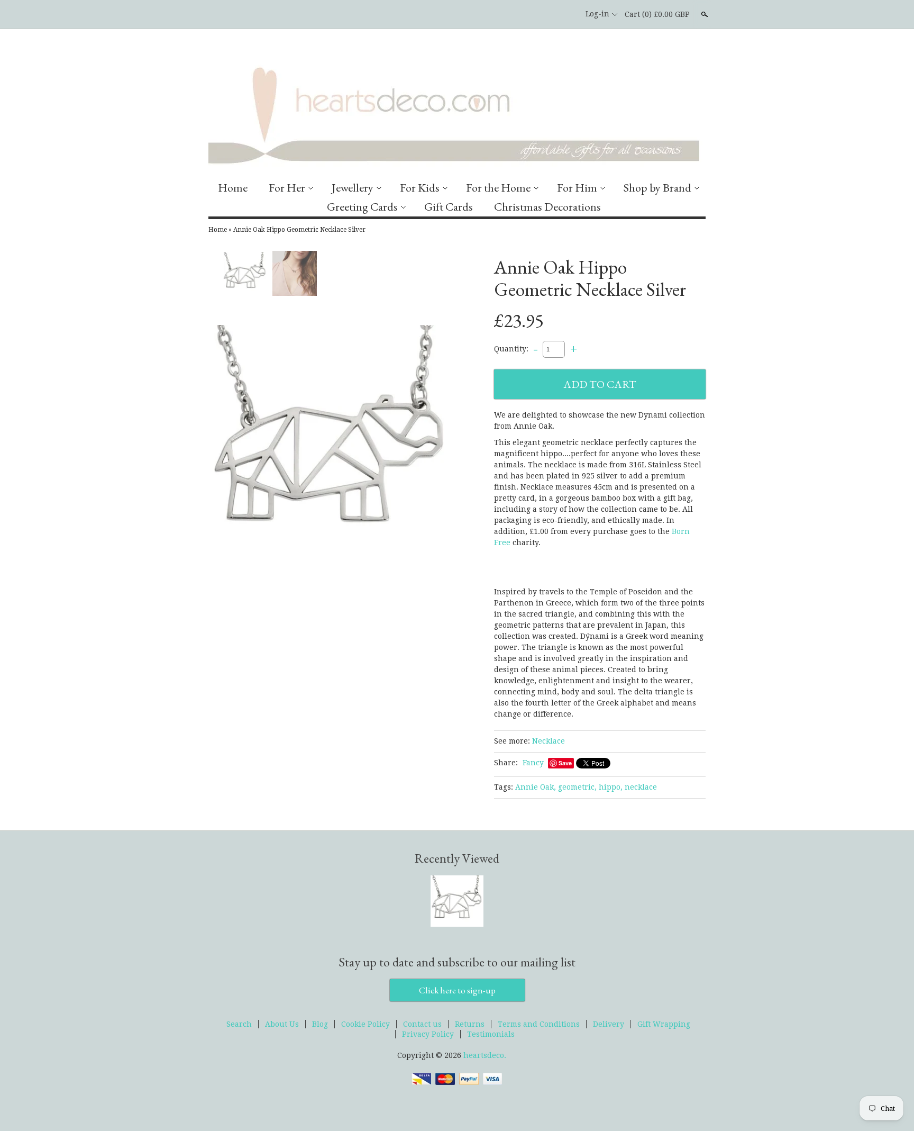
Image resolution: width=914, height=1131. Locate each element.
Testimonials (491, 1034)
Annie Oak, (535, 787)
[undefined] (330, 442)
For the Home (498, 187)
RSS (528, 14)
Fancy (533, 762)
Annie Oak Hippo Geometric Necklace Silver (299, 229)
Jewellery (352, 187)
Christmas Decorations (547, 206)
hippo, (611, 787)
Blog (320, 1024)
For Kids (420, 187)
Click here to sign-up (457, 990)
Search (703, 14)
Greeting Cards (362, 206)
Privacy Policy (428, 1034)
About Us (282, 1024)
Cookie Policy (365, 1024)
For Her (287, 187)
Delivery (608, 1024)
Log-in (597, 14)
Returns (470, 1024)
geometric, (577, 787)
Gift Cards (448, 206)
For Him (577, 187)
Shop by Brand (657, 187)
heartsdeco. (484, 1055)
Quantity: (511, 349)
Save (565, 763)
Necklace (548, 741)
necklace (641, 787)
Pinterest (564, 14)
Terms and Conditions (539, 1024)
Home (233, 187)
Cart (657, 14)
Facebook (546, 14)
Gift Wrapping (663, 1024)
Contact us (422, 1024)
